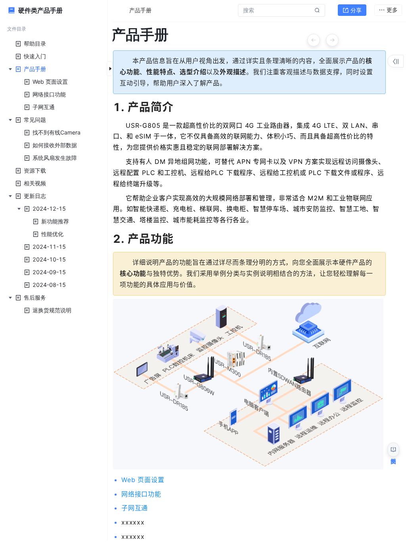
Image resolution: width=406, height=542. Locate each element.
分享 (356, 10)
